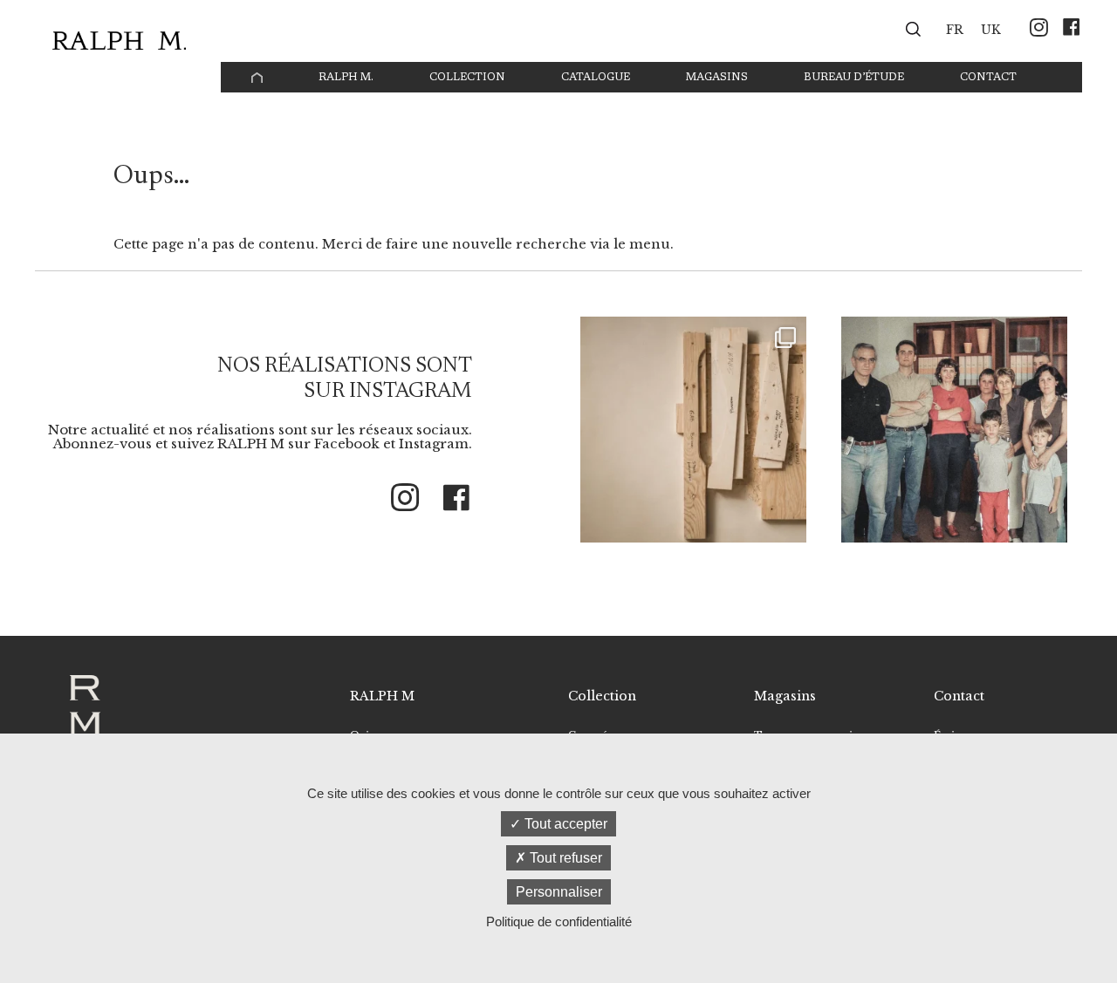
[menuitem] (954, 29)
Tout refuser (564, 857)
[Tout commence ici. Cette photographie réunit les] (954, 430)
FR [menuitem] (954, 30)
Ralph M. (346, 77)
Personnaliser (559, 891)
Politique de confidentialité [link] (559, 921)
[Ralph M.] (119, 40)
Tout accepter (564, 823)
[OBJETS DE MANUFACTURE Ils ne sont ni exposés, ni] (693, 430)
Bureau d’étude (854, 77)
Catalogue (595, 77)
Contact (988, 77)
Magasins (717, 77)
